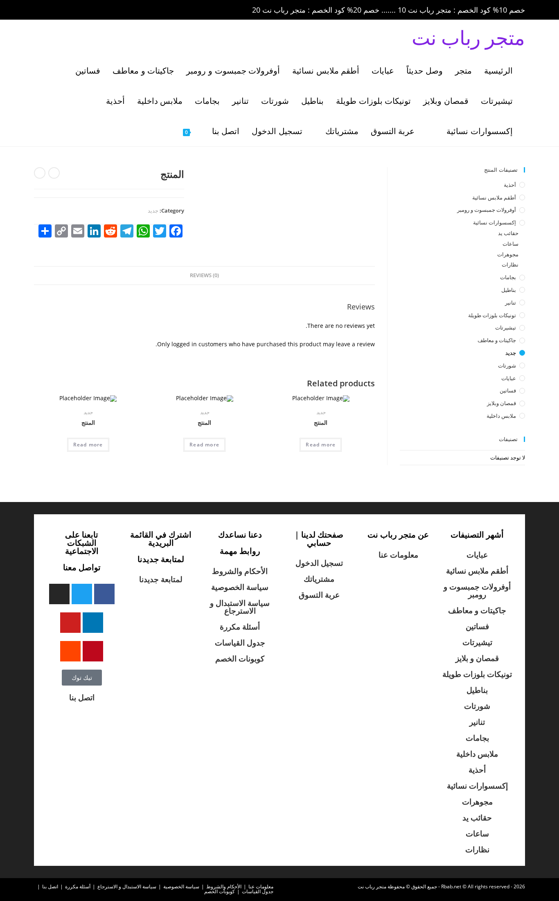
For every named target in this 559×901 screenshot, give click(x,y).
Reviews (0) (204, 275)
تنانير (510, 302)
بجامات (508, 277)
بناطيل (508, 290)
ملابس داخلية (501, 415)
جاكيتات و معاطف (497, 340)
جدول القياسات (240, 642)
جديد (153, 210)
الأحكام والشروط (240, 571)
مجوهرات (507, 254)
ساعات (510, 243)
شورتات (507, 365)
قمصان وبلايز (501, 403)
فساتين (508, 390)
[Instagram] (59, 594)
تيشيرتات (505, 327)
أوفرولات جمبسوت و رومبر (486, 209)
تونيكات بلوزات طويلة (492, 315)
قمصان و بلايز (477, 658)
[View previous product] (54, 173)
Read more (321, 444)
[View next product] (39, 173)
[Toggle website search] (164, 131)
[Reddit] (70, 651)
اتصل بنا (82, 697)
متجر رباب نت (468, 37)
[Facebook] (104, 594)
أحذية (510, 184)
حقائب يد (508, 233)
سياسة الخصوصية (239, 587)
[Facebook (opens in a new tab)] (51, 10)
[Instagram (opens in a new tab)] (74, 10)
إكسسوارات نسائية (494, 222)
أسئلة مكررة (240, 626)
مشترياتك (319, 579)
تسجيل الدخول (319, 563)
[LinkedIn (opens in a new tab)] (85, 10)
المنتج (320, 422)
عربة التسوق (319, 594)
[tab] (204, 276)
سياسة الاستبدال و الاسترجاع (240, 607)
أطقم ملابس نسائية (494, 197)
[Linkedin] (93, 622)
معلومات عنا (398, 554)
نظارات (510, 264)
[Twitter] (82, 594)
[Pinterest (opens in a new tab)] (62, 10)
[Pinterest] (93, 651)
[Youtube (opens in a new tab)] (97, 10)
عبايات (508, 378)
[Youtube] (70, 622)
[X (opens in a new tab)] (39, 10)
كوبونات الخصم (239, 658)
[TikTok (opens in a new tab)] (107, 10)
